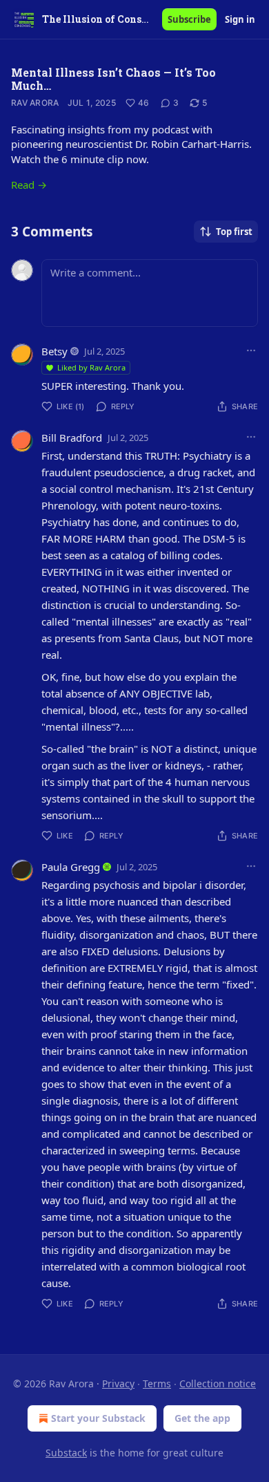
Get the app (202, 1418)
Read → (29, 184)
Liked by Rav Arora (91, 367)
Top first (234, 231)
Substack (66, 1452)
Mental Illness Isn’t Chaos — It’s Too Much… (113, 79)
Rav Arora (35, 102)
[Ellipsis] (251, 350)
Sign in (240, 19)
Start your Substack (98, 1418)
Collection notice (217, 1383)
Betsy (54, 351)
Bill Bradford (71, 437)
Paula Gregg (70, 867)
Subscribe (189, 19)
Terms (157, 1383)
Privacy (118, 1383)
